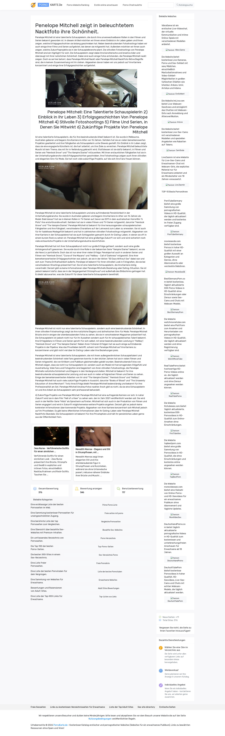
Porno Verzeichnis (108, 538)
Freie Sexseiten (38, 707)
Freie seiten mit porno (114, 513)
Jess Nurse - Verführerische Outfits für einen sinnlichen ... (51, 450)
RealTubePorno (175, 396)
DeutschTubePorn (175, 601)
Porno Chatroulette (132, 5)
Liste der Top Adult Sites (121, 707)
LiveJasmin (180, 185)
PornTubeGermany (175, 234)
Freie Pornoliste (103, 563)
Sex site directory (146, 707)
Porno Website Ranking (78, 5)
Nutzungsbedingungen (100, 719)
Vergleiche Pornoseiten (111, 522)
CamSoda (180, 150)
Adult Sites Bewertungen (108, 588)
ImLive (180, 122)
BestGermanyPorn (175, 312)
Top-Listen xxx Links (108, 597)
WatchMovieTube (175, 359)
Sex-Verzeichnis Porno (108, 555)
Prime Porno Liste (109, 505)
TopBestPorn (175, 477)
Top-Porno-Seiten (105, 547)
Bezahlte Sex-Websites (113, 530)
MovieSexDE (180, 272)
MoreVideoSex (175, 517)
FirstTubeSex (175, 433)
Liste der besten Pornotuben (110, 572)
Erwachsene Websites (108, 580)
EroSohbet (180, 94)
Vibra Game (180, 50)
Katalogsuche (186, 5)
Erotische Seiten (167, 707)
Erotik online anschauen (106, 5)
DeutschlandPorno (175, 561)
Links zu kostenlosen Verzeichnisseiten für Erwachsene (77, 707)
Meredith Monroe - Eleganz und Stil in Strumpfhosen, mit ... (93, 451)
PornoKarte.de (60, 725)
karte (50, 4)
